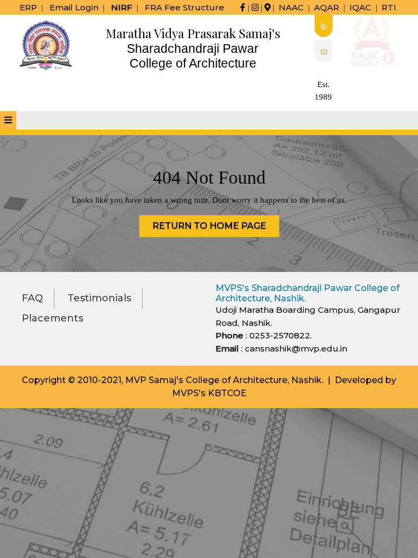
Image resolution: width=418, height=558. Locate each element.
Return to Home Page (215, 229)
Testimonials (99, 298)
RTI (389, 7)
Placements (52, 318)
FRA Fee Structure (184, 7)
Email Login (74, 7)
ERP (28, 7)
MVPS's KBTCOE (209, 393)
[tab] (8, 120)
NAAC (291, 7)
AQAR (326, 7)
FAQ (32, 298)
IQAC (360, 7)
